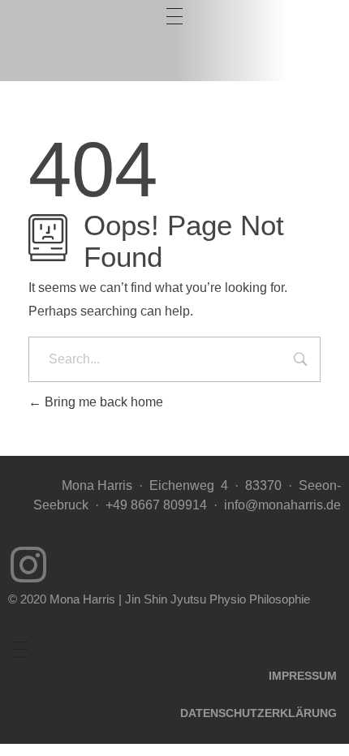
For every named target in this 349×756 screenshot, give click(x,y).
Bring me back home (102, 402)
